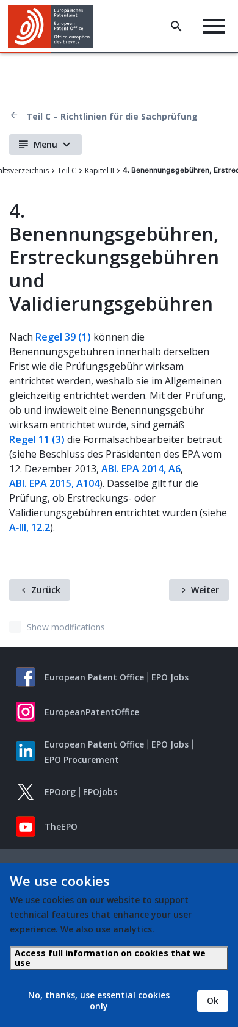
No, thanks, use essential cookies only (99, 1000)
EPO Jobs (170, 677)
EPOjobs (100, 792)
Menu (45, 144)
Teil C (66, 170)
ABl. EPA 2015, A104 (54, 483)
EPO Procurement (82, 759)
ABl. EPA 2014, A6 (141, 468)
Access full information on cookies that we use (110, 957)
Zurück (45, 590)
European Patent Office (94, 677)
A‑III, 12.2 (29, 527)
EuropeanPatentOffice (92, 712)
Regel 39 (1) (63, 337)
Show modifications (66, 627)
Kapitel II (99, 170)
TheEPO (61, 826)
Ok (212, 1000)
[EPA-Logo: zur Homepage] (55, 26)
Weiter (205, 590)
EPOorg (60, 792)
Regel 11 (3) (37, 439)
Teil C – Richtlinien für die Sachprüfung (112, 116)
